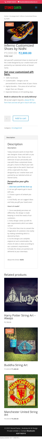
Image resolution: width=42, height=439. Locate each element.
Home (6, 16)
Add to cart (20, 118)
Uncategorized (14, 16)
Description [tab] (10, 137)
